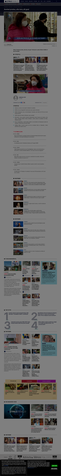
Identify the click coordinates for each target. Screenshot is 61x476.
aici (15, 470)
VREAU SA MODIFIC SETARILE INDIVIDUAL (54, 468)
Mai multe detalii (6, 465)
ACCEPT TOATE (54, 465)
